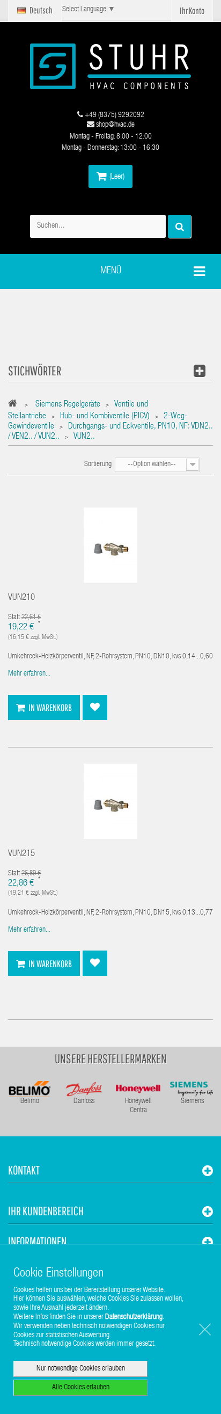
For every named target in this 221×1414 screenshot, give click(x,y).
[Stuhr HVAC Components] (110, 66)
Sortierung (98, 464)
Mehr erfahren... (29, 674)
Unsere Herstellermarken (111, 1058)
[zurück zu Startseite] (15, 405)
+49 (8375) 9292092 (113, 115)
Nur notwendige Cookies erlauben (80, 1369)
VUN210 (21, 598)
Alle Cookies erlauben (80, 1387)
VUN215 (21, 854)
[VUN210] (110, 545)
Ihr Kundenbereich (46, 1210)
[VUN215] (110, 802)
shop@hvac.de (114, 125)
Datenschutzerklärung (134, 1317)
